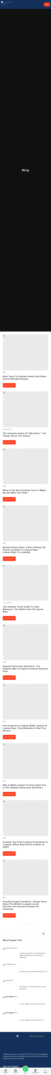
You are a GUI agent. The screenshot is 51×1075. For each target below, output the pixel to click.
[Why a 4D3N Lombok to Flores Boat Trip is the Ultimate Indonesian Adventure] (25, 761)
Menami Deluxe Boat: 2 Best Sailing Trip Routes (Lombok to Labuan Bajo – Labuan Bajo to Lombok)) (24, 549)
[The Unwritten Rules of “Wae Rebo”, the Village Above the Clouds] (25, 409)
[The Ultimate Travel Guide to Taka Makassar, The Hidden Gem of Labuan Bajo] (25, 583)
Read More (8, 385)
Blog (4, 372)
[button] (25, 934)
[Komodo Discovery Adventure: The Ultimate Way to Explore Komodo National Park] (25, 642)
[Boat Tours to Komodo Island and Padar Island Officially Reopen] (25, 352)
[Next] (29, 923)
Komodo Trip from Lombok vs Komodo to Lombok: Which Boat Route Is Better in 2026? (25, 844)
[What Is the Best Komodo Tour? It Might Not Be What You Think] (25, 466)
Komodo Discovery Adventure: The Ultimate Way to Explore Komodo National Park (25, 668)
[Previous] (22, 923)
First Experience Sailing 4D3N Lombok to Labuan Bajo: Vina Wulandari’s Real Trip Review (25, 728)
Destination (7, 429)
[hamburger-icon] (47, 4)
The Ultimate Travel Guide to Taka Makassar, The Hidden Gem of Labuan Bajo (23, 609)
